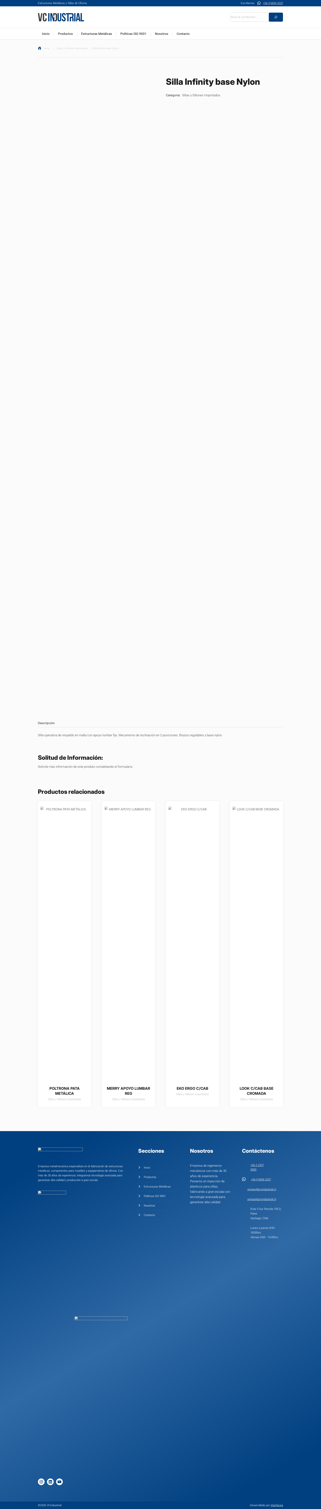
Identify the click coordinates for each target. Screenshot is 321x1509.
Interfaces (277, 1505)
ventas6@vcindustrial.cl (261, 1199)
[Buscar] (276, 17)
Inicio (46, 34)
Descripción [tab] (46, 723)
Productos (65, 34)
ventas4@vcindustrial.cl (261, 1189)
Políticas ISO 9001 (133, 34)
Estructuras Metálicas (96, 34)
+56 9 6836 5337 (273, 3)
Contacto (183, 34)
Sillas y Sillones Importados (72, 48)
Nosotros (161, 34)
